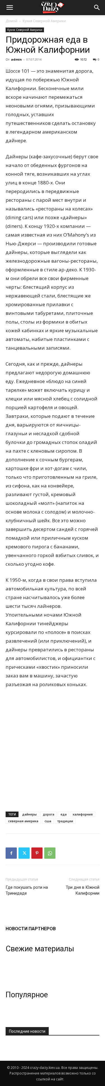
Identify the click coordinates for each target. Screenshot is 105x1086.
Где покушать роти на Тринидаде (27, 890)
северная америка (23, 821)
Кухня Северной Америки (44, 21)
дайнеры (29, 814)
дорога (48, 814)
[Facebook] (11, 853)
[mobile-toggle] (9, 7)
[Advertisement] (52, 748)
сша (48, 821)
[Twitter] (24, 853)
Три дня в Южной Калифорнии (82, 890)
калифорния (83, 814)
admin (16, 59)
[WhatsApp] (49, 853)
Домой (11, 21)
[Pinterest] (37, 853)
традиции (65, 821)
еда (63, 814)
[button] (97, 7)
